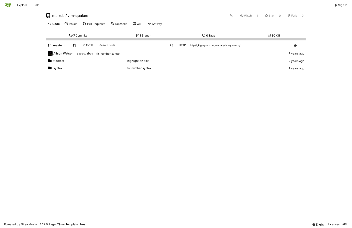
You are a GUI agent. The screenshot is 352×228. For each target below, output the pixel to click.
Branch (145, 35)
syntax (57, 68)
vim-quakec (77, 16)
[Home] (7, 5)
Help (36, 5)
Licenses (334, 224)
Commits (80, 35)
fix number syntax (108, 53)
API (344, 224)
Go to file (87, 45)
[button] (74, 45)
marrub (58, 16)
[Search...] (171, 45)
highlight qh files (138, 60)
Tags (210, 35)
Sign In (342, 5)
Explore (22, 5)
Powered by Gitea (16, 224)
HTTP (182, 45)
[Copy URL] (295, 45)
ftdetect (58, 60)
